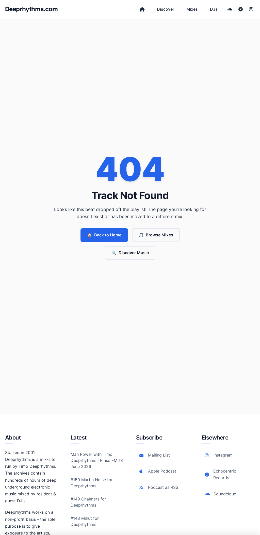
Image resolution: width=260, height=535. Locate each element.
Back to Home (104, 234)
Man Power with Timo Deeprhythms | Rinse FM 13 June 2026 (97, 460)
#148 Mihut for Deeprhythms (85, 521)
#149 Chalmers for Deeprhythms (88, 502)
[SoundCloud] (229, 9)
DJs (214, 9)
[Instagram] (251, 9)
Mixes (192, 9)
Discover (165, 9)
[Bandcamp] (240, 9)
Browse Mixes (156, 234)
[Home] (142, 9)
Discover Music (130, 252)
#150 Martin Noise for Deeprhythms (92, 482)
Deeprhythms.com (31, 9)
